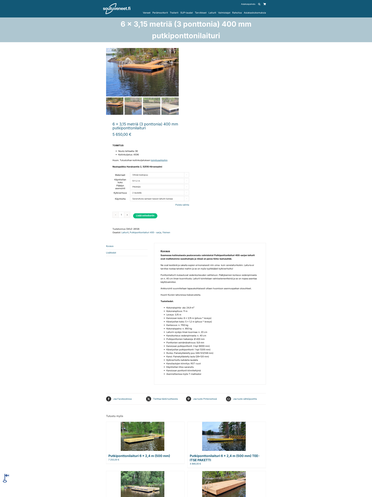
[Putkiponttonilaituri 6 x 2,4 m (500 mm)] (142, 423)
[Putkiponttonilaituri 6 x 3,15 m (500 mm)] (142, 472)
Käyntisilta (120, 198)
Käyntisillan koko (120, 181)
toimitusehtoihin (159, 160)
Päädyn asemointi (120, 187)
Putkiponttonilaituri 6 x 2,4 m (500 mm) (139, 456)
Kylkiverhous (120, 192)
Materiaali (120, 175)
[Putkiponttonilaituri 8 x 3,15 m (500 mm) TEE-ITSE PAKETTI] (224, 472)
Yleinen (166, 232)
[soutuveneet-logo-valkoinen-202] (117, 4)
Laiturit (125, 232)
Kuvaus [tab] (109, 246)
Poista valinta (182, 204)
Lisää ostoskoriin (145, 216)
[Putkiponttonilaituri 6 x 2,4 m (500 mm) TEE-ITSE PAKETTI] (224, 423)
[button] (259, 4)
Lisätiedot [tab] (111, 252)
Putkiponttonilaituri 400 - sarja (145, 232)
